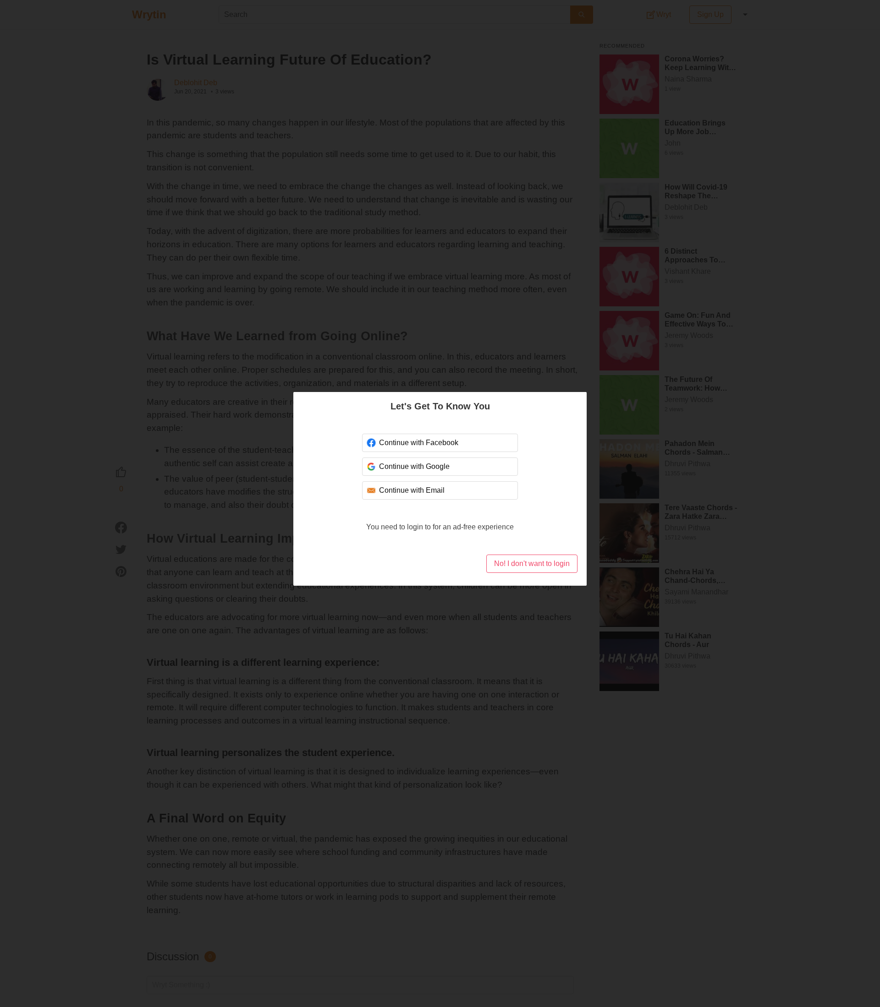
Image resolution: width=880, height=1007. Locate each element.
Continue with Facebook (418, 442)
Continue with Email (412, 490)
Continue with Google (414, 466)
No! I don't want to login (532, 563)
